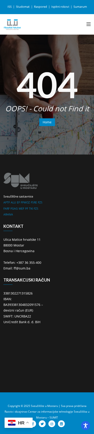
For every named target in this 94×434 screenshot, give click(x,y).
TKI (31, 209)
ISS (10, 7)
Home (47, 122)
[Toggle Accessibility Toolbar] (86, 426)
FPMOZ (25, 202)
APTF (6, 202)
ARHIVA (8, 214)
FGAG (14, 209)
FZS (40, 202)
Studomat (23, 7)
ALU (13, 202)
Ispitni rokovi (60, 7)
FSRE (34, 202)
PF (26, 209)
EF (18, 202)
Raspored (41, 7)
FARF (6, 209)
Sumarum (80, 7)
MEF (21, 209)
